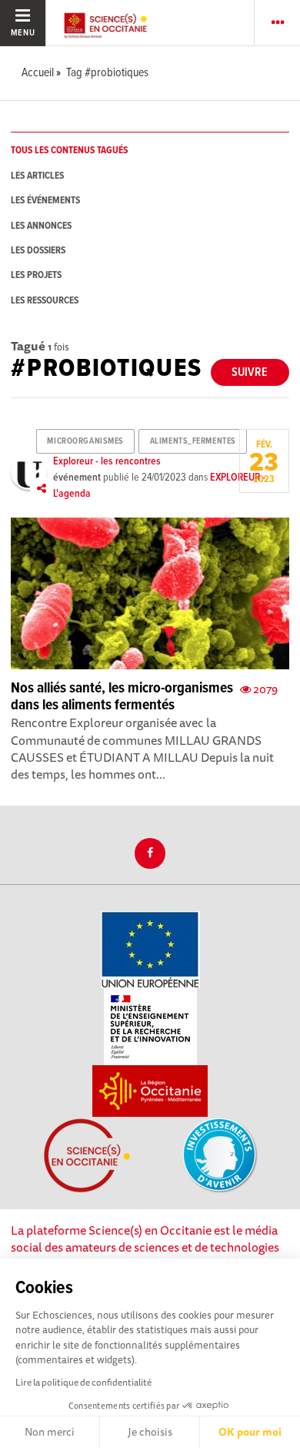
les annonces (41, 226)
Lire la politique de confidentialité (83, 1382)
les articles (37, 176)
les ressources (44, 300)
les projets (36, 275)
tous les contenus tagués (69, 150)
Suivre (250, 372)
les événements (45, 200)
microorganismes (85, 441)
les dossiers (38, 250)
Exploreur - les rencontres (107, 461)
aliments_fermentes (193, 441)
